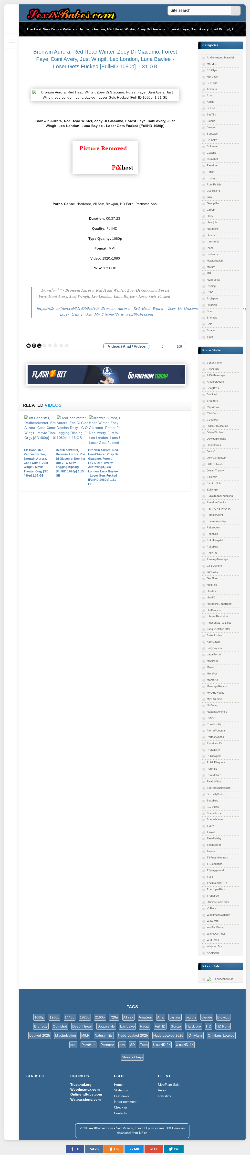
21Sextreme (214, 362)
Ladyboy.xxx (214, 648)
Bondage (212, 133)
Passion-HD (214, 743)
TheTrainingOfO (217, 882)
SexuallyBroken (216, 794)
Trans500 (213, 895)
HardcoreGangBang (219, 603)
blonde (206, 1017)
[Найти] (236, 11)
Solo (209, 323)
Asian (210, 101)
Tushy (211, 825)
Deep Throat (82, 1026)
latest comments (126, 1102)
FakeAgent (213, 527)
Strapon (211, 330)
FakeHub (212, 546)
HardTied (212, 591)
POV (210, 292)
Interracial (213, 241)
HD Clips (212, 76)
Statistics (121, 1090)
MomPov (212, 673)
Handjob (212, 222)
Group (211, 209)
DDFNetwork (215, 464)
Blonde (211, 120)
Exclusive (127, 1026)
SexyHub (212, 800)
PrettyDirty (213, 749)
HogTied (212, 584)
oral (73, 1045)
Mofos (210, 667)
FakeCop (212, 533)
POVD (211, 717)
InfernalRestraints (218, 616)
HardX (211, 597)
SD (132, 1045)
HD (208, 1026)
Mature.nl (212, 660)
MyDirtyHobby (215, 692)
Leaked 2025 (39, 1035)
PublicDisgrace (216, 762)
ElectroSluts (214, 483)
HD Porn (223, 1026)
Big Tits (211, 114)
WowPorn (213, 920)
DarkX (211, 451)
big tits (191, 1017)
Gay (209, 196)
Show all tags (132, 1057)
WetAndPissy (215, 927)
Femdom (212, 165)
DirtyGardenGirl (216, 457)
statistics (164, 1096)
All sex (128, 1017)
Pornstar (107, 1045)
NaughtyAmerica (217, 711)
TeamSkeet (214, 844)
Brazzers (212, 400)
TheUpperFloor (216, 889)
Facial (144, 1026)
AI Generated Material (220, 57)
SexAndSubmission (218, 787)
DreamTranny (215, 470)
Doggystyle (106, 1026)
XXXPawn (213, 952)
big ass (175, 1017)
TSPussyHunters (217, 857)
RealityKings (214, 781)
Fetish (210, 171)
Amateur (212, 89)
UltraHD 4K (185, 1045)
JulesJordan (214, 635)
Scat (209, 311)
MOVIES (212, 63)
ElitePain (212, 476)
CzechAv (212, 419)
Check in (120, 1107)
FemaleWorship (216, 521)
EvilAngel (212, 489)
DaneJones (214, 445)
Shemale (212, 317)
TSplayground (215, 870)
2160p (100, 1017)
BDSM (211, 108)
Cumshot (212, 159)
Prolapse (212, 298)
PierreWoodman (216, 730)
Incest (210, 247)
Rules (162, 1090)
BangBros (213, 388)
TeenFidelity (214, 838)
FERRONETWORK (218, 508)
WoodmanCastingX (218, 914)
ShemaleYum (215, 819)
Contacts (120, 1113)
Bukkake (212, 146)
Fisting (211, 178)
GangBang (213, 190)
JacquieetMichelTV (218, 629)
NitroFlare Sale (169, 1084)
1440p (70, 1017)
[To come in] (11, 26)
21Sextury (213, 368)
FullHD (160, 1026)
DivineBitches (215, 432)
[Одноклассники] (34, 345)
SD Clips (212, 82)
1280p (55, 1017)
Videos (114, 346)
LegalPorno (214, 654)
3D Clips (212, 70)
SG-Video (213, 806)
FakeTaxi (212, 552)
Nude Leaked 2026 (168, 1035)
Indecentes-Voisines (219, 622)
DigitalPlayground (217, 425)
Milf (209, 273)
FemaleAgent (215, 514)
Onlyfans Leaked (221, 1035)
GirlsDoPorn (214, 565)
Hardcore (212, 228)
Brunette (212, 139)
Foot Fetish (214, 184)
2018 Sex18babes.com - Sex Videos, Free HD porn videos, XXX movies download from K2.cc (70, 13)
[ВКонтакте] (28, 345)
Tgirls (210, 876)
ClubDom (212, 413)
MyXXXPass (214, 699)
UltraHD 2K (162, 1045)
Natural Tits (104, 1035)
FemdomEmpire (216, 502)
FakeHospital (215, 540)
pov (122, 1045)
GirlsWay (212, 572)
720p (114, 1017)
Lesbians (212, 254)
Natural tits (213, 279)
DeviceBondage (216, 438)
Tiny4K (211, 832)
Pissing (211, 286)
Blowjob (211, 127)
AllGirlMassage (216, 375)
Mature (211, 266)
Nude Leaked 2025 (133, 1035)
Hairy (210, 216)
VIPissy (211, 908)
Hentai (211, 235)
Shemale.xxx (215, 813)
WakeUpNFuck (216, 933)
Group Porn (214, 203)
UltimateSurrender (218, 902)
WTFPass (213, 939)
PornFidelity (214, 724)
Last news (121, 1096)
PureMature (214, 775)
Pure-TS (212, 768)
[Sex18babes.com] (11, 11)
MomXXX (212, 679)
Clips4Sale (213, 407)
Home (118, 1084)
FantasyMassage (217, 559)
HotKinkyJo (214, 610)
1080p (39, 1017)
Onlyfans (195, 1035)
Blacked (212, 394)
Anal (209, 95)
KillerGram (213, 641)
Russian (212, 304)
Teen (210, 336)
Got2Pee (212, 578)
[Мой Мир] (39, 345)
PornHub (88, 1045)
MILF (85, 1035)
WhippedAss (214, 946)
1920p (85, 1017)
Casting (211, 152)
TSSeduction (214, 863)
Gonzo (176, 1026)
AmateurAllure (215, 381)
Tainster (212, 851)
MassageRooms (217, 686)
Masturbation (215, 260)
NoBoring (212, 705)
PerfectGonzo (215, 736)
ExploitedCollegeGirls (220, 495)
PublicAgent (214, 756)
